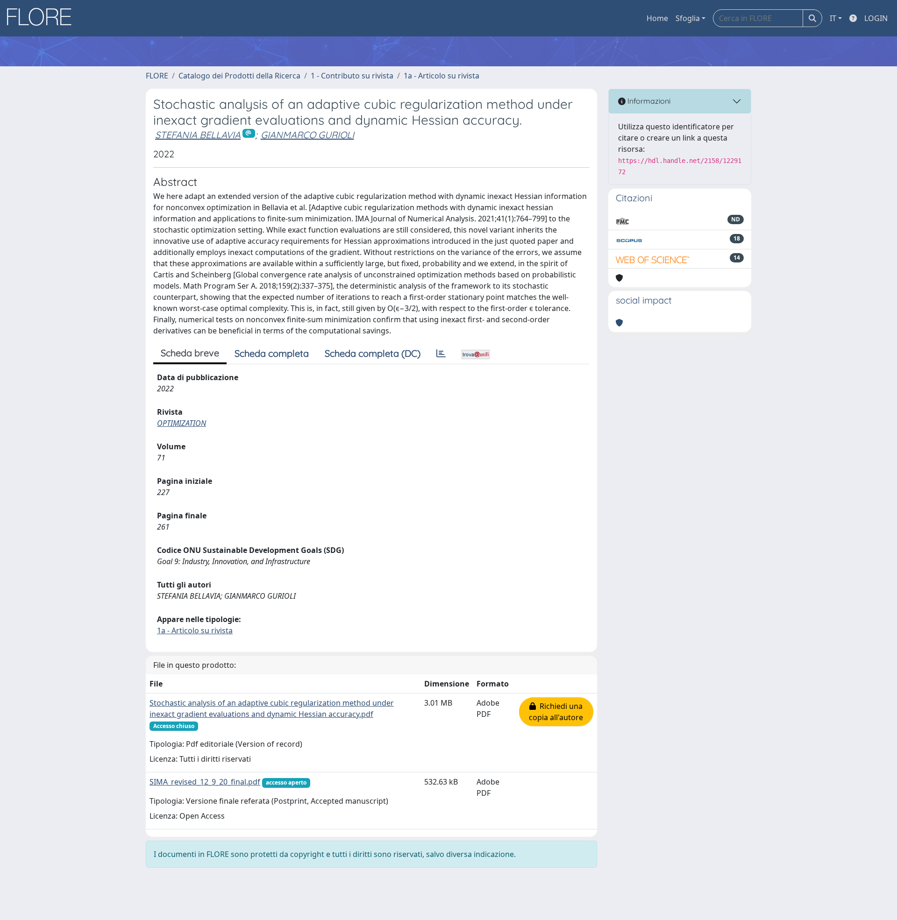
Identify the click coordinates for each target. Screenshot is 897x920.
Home (657, 18)
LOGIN (876, 18)
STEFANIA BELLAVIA (198, 135)
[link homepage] (42, 18)
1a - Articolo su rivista (441, 76)
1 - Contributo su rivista (352, 76)
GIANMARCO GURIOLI (307, 135)
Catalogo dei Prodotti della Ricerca (239, 76)
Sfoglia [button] (688, 18)
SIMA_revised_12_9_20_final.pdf (205, 782)
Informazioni (648, 101)
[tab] (441, 353)
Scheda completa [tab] (272, 353)
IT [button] (833, 18)
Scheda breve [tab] (190, 353)
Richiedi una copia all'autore (556, 711)
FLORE (157, 76)
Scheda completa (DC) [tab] (372, 353)
